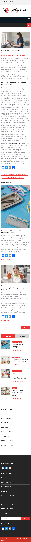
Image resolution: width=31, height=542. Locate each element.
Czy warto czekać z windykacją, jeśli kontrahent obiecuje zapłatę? (19, 393)
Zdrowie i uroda (17, 342)
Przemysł (4, 427)
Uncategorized (7, 441)
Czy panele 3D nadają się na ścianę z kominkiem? (20, 360)
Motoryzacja (6, 423)
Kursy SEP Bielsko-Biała (11, 177)
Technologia (6, 436)
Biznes (14, 388)
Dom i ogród (15, 357)
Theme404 (10, 538)
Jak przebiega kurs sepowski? (15, 174)
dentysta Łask (16, 143)
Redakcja (22, 55)
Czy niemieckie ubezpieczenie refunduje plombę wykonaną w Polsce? (13, 288)
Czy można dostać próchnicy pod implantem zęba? (14, 231)
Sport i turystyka (7, 432)
